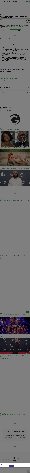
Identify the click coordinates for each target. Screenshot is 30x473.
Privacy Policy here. (16, 464)
